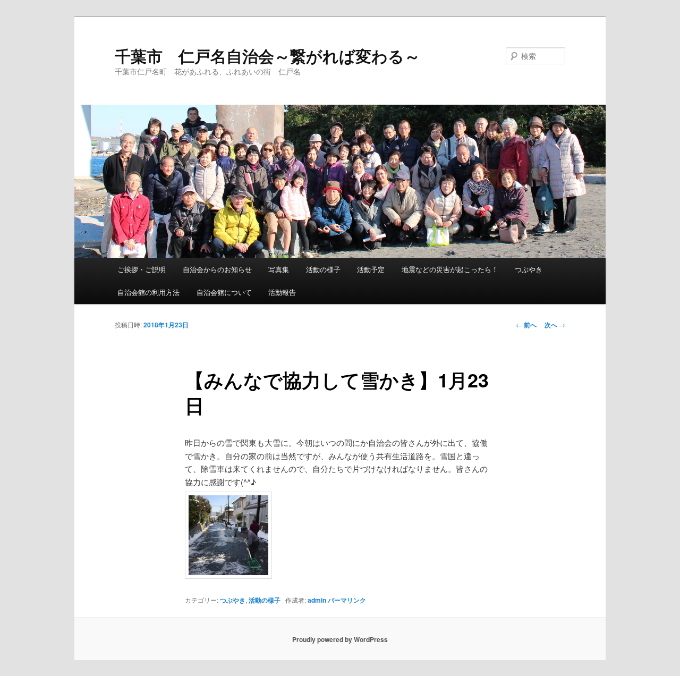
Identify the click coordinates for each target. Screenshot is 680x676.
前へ (526, 324)
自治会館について (224, 292)
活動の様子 (323, 269)
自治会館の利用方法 (148, 292)
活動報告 (282, 292)
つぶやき (528, 269)
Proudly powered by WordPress (340, 639)
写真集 (278, 269)
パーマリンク (347, 600)
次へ (555, 324)
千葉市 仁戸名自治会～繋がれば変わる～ (267, 55)
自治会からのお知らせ (217, 269)
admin (317, 600)
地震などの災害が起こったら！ (450, 269)
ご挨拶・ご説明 (141, 269)
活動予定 (371, 269)
